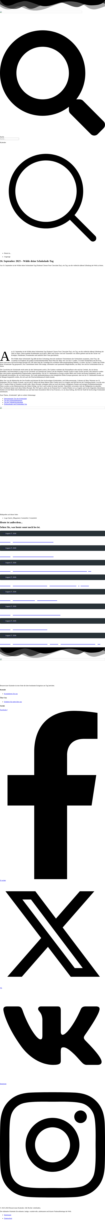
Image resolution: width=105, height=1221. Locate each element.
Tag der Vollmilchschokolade (13, 402)
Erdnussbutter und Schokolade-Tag (15, 404)
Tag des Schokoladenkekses (13, 400)
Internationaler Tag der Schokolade (15, 398)
